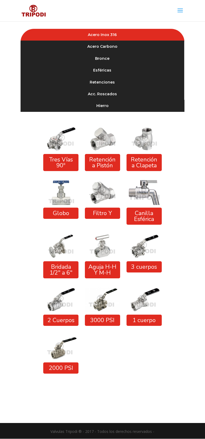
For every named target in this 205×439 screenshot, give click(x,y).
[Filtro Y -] (102, 203)
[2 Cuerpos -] (60, 310)
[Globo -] (60, 203)
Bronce (102, 58)
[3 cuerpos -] (144, 257)
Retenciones (102, 82)
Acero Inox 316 (102, 34)
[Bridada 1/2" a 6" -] (60, 257)
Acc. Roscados (102, 94)
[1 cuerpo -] (144, 310)
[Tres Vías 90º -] (60, 149)
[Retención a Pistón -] (102, 149)
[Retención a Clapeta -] (144, 149)
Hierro (102, 105)
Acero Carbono (102, 46)
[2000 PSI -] (60, 358)
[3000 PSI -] (102, 310)
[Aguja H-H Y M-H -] (102, 257)
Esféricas (102, 70)
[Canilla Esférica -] (144, 203)
